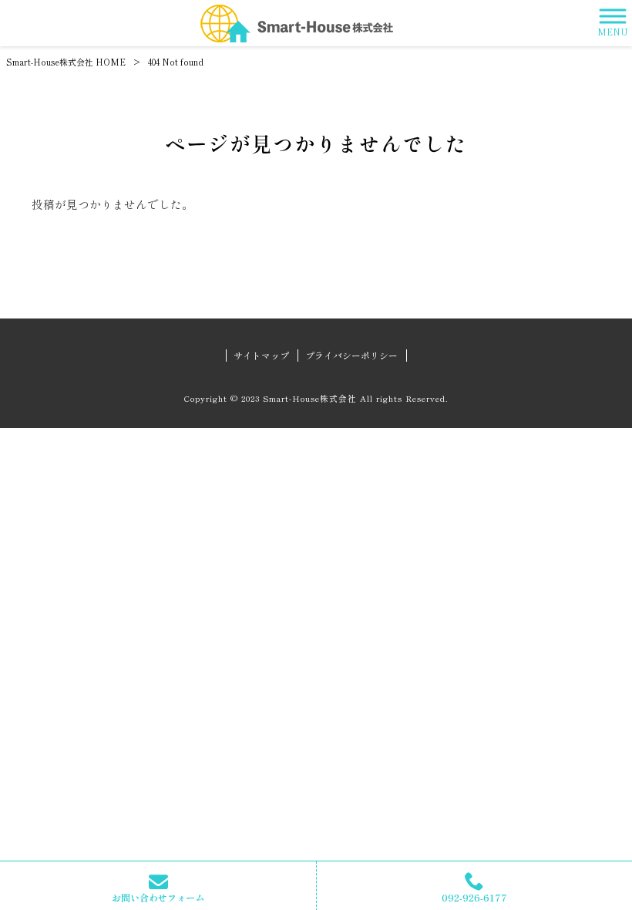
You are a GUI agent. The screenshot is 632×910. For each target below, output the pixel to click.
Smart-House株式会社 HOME (66, 62)
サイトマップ (261, 355)
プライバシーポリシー (351, 355)
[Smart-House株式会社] (296, 23)
